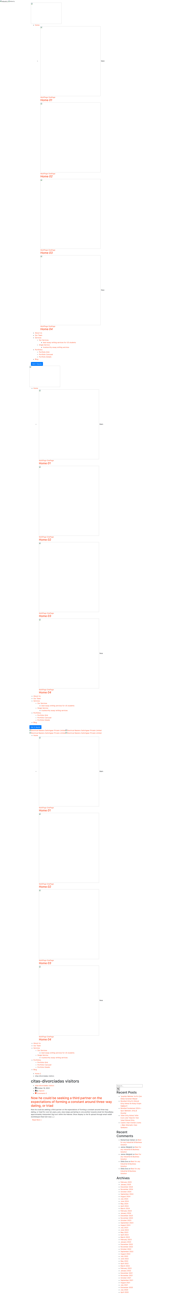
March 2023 (125, 1237)
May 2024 (124, 1204)
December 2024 (127, 1187)
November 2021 (127, 1275)
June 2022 (125, 1259)
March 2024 (125, 1208)
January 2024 (126, 1213)
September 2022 (127, 1252)
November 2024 (127, 1189)
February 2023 (126, 1240)
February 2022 (126, 1268)
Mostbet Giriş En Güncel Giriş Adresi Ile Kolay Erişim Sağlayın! (131, 1103)
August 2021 (125, 1283)
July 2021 (124, 1285)
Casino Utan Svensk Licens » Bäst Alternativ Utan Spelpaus (131, 1125)
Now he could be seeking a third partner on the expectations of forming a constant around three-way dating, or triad (71, 1102)
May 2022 (124, 1261)
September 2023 (127, 1223)
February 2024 (126, 1211)
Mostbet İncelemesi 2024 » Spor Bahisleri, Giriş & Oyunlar (131, 1110)
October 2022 (126, 1249)
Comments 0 (42, 1093)
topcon (41, 1091)
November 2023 (127, 1218)
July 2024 (124, 1199)
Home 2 (38, 1074)
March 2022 (125, 1266)
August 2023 (125, 1225)
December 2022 (127, 1244)
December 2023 (127, 1216)
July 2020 (124, 1290)
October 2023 (126, 1220)
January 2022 (126, 1271)
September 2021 (127, 1280)
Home (46, 100)
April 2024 (125, 1206)
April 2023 (125, 1235)
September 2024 (127, 1194)
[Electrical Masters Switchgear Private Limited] (47, 730)
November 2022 (127, 1247)
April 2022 (125, 1263)
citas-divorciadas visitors (44, 1086)
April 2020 (125, 1292)
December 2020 (127, 1287)
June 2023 (125, 1230)
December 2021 (127, 1273)
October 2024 (126, 1192)
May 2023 (124, 1232)
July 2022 (124, 1256)
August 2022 (125, 1254)
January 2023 (126, 1242)
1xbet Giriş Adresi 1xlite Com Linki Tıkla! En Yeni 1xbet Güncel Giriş (130, 1117)
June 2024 (125, 1201)
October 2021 (126, 1278)
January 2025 (126, 1184)
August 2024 (125, 1196)
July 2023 (124, 1228)
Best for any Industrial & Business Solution (131, 1142)
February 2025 (126, 1182)
